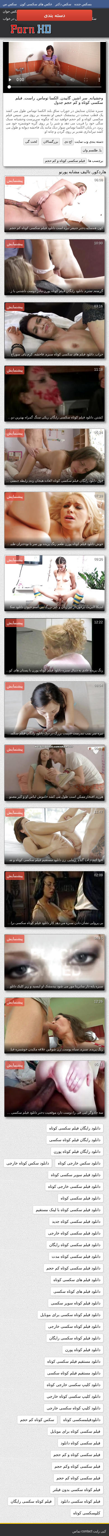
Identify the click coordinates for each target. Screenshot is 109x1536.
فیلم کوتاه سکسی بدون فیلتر (76, 1489)
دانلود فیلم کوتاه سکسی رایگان (74, 1338)
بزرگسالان (50, 142)
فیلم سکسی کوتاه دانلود (80, 1443)
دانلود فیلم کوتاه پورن (82, 1349)
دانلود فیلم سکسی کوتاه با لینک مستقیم (68, 1210)
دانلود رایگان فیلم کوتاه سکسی (74, 1140)
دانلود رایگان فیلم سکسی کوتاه (74, 1128)
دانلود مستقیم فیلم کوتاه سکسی (73, 1373)
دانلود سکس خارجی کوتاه (79, 1163)
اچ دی (68, 142)
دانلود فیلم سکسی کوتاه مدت (76, 1256)
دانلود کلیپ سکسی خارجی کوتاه (73, 1384)
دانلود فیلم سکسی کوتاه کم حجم (73, 1268)
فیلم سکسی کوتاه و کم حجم (65, 161)
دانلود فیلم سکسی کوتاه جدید (76, 1221)
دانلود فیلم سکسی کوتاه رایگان (74, 1245)
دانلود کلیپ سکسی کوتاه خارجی (73, 1396)
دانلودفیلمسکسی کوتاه (81, 1419)
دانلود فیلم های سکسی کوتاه (76, 1280)
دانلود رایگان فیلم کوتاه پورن (77, 1151)
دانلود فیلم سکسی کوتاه (80, 1198)
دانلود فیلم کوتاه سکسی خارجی (74, 1326)
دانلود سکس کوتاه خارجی (27, 1163)
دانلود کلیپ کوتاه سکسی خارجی (73, 1408)
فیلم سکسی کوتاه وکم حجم (77, 1466)
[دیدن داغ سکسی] (31, 29)
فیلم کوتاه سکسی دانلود (80, 1501)
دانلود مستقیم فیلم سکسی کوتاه (73, 1361)
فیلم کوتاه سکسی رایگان (31, 1501)
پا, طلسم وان (92, 150)
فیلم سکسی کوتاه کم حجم (78, 1478)
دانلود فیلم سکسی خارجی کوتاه (74, 1186)
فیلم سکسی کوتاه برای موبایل (75, 1431)
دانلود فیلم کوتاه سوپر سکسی (75, 1303)
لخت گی (31, 142)
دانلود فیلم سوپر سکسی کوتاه (75, 1175)
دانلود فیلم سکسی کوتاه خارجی (74, 1233)
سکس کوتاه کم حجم (37, 1419)
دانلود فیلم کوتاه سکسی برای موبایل (70, 1314)
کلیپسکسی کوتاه (86, 1513)
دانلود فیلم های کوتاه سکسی (76, 1291)
